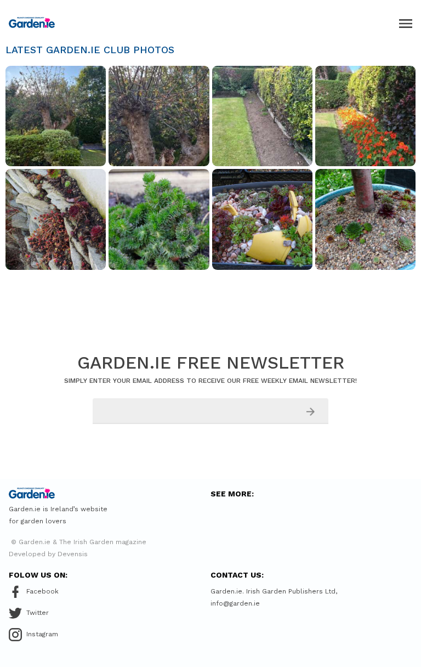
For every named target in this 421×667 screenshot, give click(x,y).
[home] (32, 22)
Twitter (37, 613)
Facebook (42, 591)
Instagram (42, 634)
